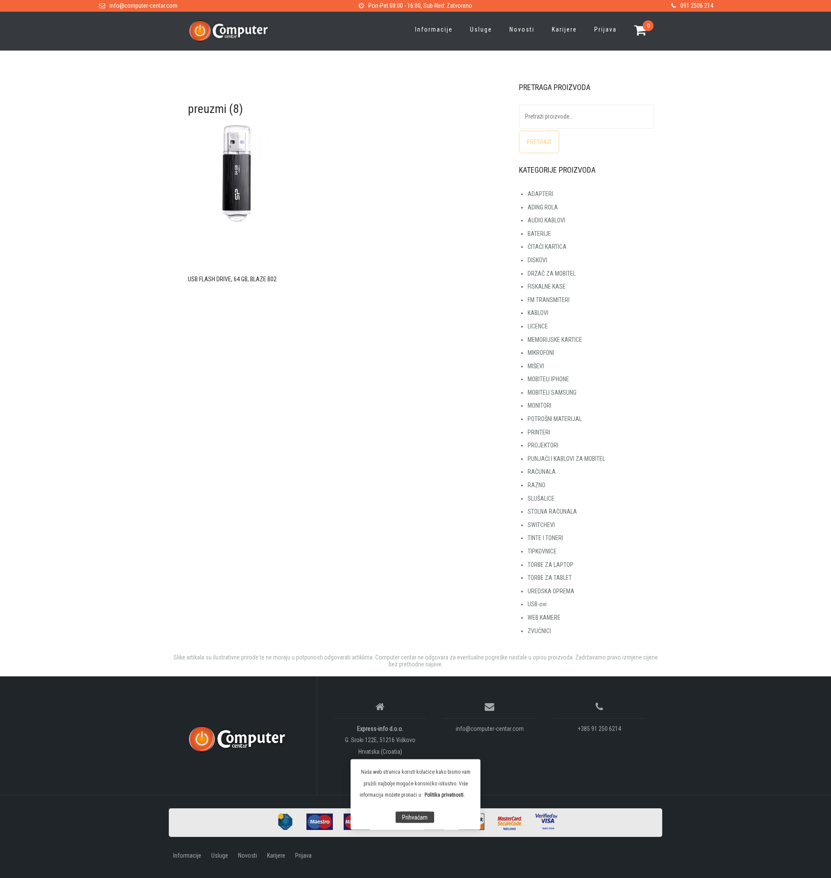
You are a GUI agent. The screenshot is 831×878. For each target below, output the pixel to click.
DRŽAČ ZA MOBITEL (552, 273)
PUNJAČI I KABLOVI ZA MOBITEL (566, 458)
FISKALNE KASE (547, 286)
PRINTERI (539, 432)
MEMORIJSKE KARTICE (555, 339)
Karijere (564, 29)
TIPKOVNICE (542, 551)
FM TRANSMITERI (549, 299)
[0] (640, 31)
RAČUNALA (542, 471)
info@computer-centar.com (143, 5)
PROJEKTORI (543, 445)
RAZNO (536, 485)
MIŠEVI (536, 366)
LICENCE (538, 326)
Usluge (481, 29)
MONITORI (539, 405)
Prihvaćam (415, 817)
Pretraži (539, 141)
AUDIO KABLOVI (546, 220)
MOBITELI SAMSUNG (552, 392)
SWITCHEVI (541, 524)
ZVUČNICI (539, 630)
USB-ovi (537, 604)
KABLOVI (538, 312)
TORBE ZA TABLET (550, 577)
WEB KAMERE (544, 617)
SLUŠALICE (541, 498)
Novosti (522, 29)
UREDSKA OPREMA (551, 591)
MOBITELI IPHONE (548, 379)
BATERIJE (539, 233)
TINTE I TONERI (545, 537)
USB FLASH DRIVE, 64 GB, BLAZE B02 (232, 279)
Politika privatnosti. (445, 795)
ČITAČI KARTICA (547, 246)
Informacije (434, 29)
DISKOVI (537, 260)
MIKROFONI (541, 352)
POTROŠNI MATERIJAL (555, 418)
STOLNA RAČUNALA (552, 511)
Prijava (605, 29)
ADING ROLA (543, 207)
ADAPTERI (540, 193)
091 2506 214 (696, 5)
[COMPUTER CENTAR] (239, 739)
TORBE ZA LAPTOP (550, 564)
